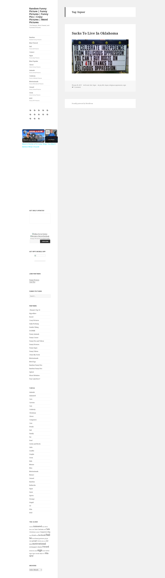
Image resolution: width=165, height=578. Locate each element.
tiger (30, 553)
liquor (106, 85)
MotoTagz (32, 362)
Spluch (31, 372)
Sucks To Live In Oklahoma (95, 33)
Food (30, 440)
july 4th (101, 85)
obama (39, 547)
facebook (41, 535)
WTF (34, 99)
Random (35, 38)
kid (47, 541)
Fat (30, 437)
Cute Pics (32, 282)
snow (44, 550)
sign (39, 550)
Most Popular (33, 61)
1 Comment (77, 87)
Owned (35, 88)
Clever (35, 66)
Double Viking (34, 327)
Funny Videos (33, 351)
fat (30, 538)
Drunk (31, 427)
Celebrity (35, 77)
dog (49, 532)
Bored (31, 317)
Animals (35, 71)
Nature (31, 475)
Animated (32, 396)
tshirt (41, 553)
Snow (31, 492)
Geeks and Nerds (34, 444)
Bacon (46, 526)
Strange (32, 499)
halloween (43, 541)
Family (31, 433)
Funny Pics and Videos (36, 341)
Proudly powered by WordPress (82, 103)
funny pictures (39, 538)
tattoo (47, 550)
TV (30, 506)
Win (30, 509)
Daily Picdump (34, 324)
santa (35, 550)
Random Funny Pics (35, 365)
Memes (31, 464)
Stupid (31, 502)
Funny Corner (33, 338)
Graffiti (31, 451)
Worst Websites (34, 375)
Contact (31, 52)
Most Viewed (33, 43)
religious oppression (115, 85)
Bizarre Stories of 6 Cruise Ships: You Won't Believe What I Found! (33, 132)
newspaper (33, 547)
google (34, 541)
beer (30, 529)
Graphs (31, 454)
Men (30, 468)
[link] (25, 132)
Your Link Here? (34, 379)
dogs (30, 535)
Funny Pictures (34, 280)
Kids (30, 461)
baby (43, 526)
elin (37, 535)
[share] (41, 131)
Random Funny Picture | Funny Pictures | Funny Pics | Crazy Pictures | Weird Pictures (38, 15)
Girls (30, 447)
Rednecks (32, 485)
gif (45, 538)
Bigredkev (32, 313)
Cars (30, 399)
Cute (30, 423)
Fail (34, 48)
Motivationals (36, 83)
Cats (30, 406)
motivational (39, 543)
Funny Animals (34, 334)
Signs (34, 57)
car (33, 529)
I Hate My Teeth (34, 355)
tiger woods (35, 553)
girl (47, 538)
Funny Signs (33, 348)
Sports (31, 495)
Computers (33, 420)
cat (45, 529)
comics (37, 532)
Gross (34, 94)
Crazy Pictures (34, 320)
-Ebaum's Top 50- (34, 310)
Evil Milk (32, 331)
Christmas (32, 413)
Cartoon (32, 402)
